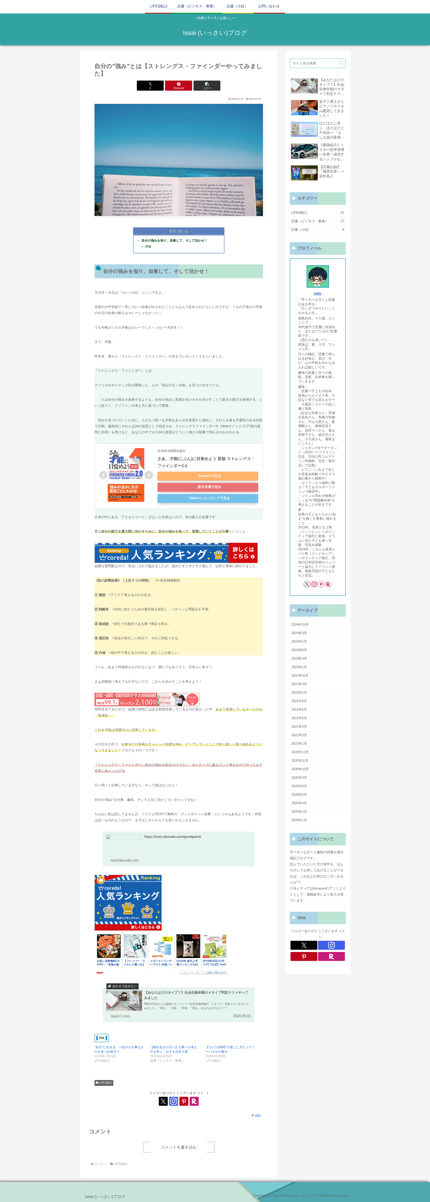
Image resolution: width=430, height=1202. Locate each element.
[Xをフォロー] (163, 1101)
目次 (172, 231)
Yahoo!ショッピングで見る (209, 498)
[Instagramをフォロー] (173, 1101)
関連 (148, 246)
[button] (207, 86)
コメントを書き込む (179, 1147)
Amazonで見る (209, 475)
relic (318, 293)
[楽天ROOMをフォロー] (194, 1101)
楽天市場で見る (209, 487)
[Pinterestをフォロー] (183, 1101)
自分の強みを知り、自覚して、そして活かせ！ (174, 240)
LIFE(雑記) (105, 1082)
